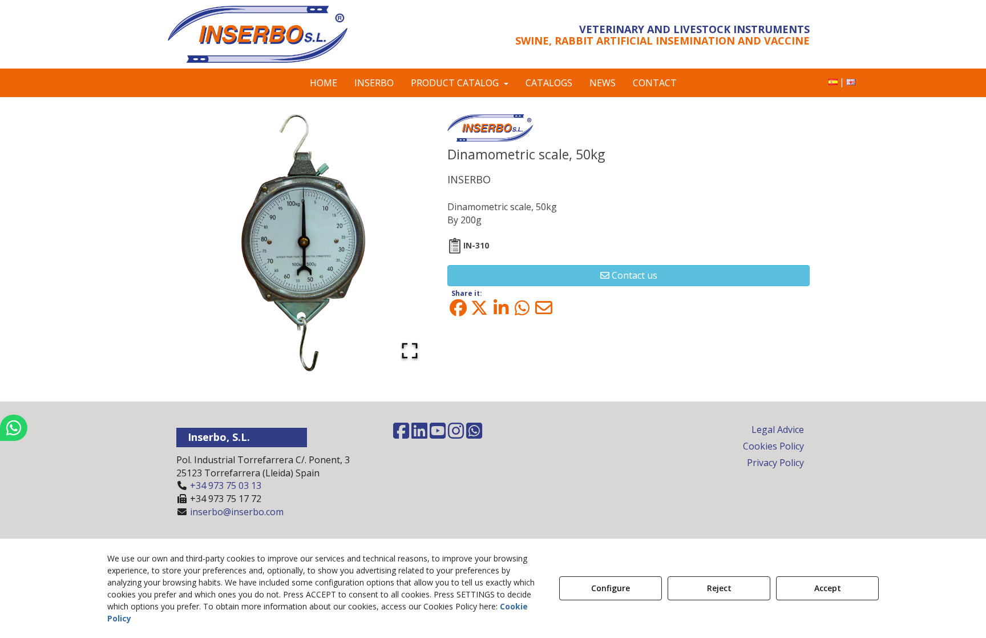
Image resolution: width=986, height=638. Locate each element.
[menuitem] (833, 82)
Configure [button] (610, 588)
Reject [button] (719, 588)
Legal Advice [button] (777, 429)
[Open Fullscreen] (409, 350)
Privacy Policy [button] (775, 462)
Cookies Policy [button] (773, 446)
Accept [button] (827, 588)
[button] (272, 34)
